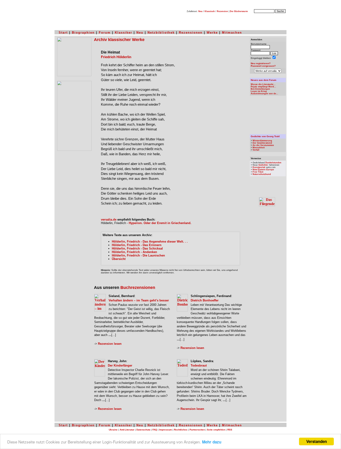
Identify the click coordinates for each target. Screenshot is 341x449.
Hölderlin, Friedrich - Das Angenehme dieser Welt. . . (150, 241)
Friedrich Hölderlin (116, 57)
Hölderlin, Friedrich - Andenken (134, 252)
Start (63, 32)
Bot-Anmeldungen (260, 89)
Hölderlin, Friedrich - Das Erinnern (136, 245)
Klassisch (210, 11)
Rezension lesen (110, 343)
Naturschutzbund (262, 174)
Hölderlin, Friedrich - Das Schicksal (137, 248)
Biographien (83, 32)
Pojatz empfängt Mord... (263, 86)
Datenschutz (143, 429)
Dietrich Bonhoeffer (205, 300)
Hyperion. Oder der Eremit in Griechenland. (160, 223)
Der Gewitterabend (262, 143)
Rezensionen (191, 32)
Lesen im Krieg (259, 91)
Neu (200, 11)
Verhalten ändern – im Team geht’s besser (139, 300)
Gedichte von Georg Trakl (265, 136)
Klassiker (123, 32)
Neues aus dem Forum (263, 80)
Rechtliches (180, 429)
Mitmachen (232, 32)
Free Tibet (258, 172)
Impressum (165, 429)
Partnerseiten (197, 429)
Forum (105, 32)
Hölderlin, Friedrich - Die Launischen (138, 255)
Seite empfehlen (216, 429)
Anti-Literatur (127, 429)
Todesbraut (199, 365)
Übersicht (118, 259)
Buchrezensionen (137, 287)
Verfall (256, 150)
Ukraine (113, 429)
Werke (212, 32)
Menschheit (259, 147)
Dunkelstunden (273, 162)
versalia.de (108, 219)
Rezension (222, 11)
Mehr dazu (211, 442)
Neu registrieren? (260, 63)
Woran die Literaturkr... (263, 84)
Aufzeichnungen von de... (264, 93)
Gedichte (263, 165)
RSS (229, 429)
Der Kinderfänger (120, 365)
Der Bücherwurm (239, 11)
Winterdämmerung (262, 140)
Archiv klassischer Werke (119, 39)
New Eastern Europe (263, 169)
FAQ (154, 429)
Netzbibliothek (161, 32)
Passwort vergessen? (263, 66)
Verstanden (316, 441)
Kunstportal (259, 167)
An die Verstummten (263, 145)
